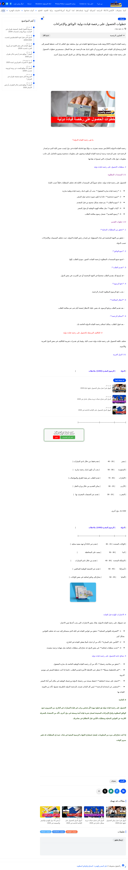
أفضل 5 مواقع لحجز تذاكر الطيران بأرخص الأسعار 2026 (18, 86)
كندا (73, 10)
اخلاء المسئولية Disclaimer (43, 4)
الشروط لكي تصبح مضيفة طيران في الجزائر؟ (20, 78)
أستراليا (92, 10)
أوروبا (86, 10)
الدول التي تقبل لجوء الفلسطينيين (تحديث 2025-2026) (18, 39)
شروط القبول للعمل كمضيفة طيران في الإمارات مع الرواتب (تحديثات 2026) (19, 30)
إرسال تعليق (118, 840)
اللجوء (46, 10)
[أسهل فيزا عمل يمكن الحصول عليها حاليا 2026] (119, 388)
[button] (117, 791)
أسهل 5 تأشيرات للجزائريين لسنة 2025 (19, 62)
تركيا (51, 10)
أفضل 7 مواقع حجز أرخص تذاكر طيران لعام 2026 (19, 55)
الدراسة (99, 10)
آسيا (124, 10)
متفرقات (119, 10)
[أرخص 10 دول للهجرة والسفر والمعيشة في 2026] (50, 812)
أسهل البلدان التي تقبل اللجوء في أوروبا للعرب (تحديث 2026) (19, 47)
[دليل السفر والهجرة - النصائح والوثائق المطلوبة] (116, 4)
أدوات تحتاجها (29, 10)
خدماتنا (30, 4)
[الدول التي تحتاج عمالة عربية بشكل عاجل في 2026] (119, 399)
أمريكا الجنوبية (59, 10)
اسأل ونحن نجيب (19, 4)
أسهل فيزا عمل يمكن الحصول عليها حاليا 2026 (95, 388)
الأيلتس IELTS (109, 10)
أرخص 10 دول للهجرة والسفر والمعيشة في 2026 (50, 822)
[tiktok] (3, 3)
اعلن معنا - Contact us (86, 4)
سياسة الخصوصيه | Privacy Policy (65, 4)
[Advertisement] (83, 76)
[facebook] (10, 3)
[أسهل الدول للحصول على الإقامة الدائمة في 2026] (119, 410)
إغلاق (56, 437)
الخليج (40, 10)
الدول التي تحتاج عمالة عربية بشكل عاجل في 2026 (94, 399)
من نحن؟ (99, 4)
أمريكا (68, 10)
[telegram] (7, 3)
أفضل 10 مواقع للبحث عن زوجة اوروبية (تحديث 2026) (19, 69)
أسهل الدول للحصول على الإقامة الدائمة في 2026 (94, 410)
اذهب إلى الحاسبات (67, 437)
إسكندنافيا (79, 10)
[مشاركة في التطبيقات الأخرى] (99, 791)
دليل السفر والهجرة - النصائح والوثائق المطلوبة (92, 866)
